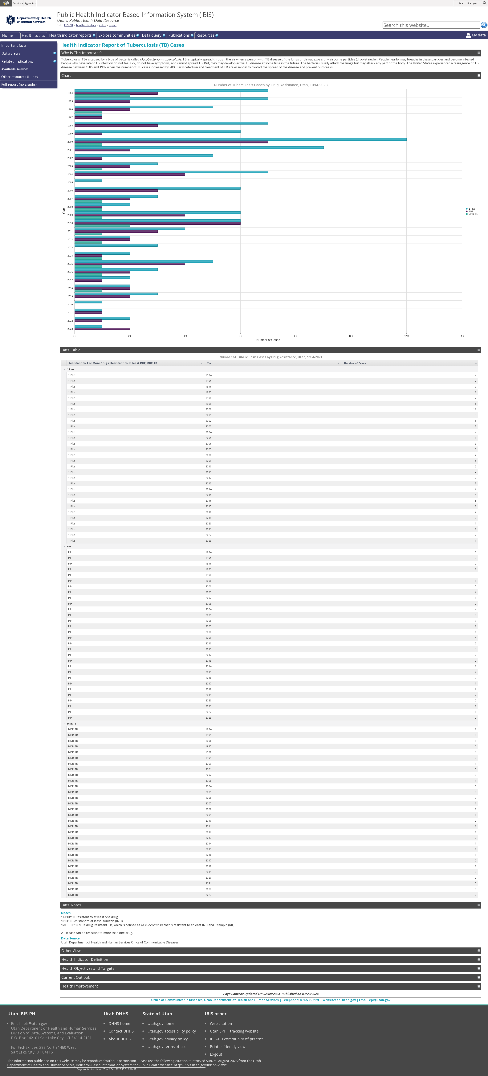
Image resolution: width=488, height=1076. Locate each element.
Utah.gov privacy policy (168, 1038)
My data (479, 35)
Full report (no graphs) (19, 84)
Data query (151, 35)
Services (18, 3)
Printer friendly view (227, 1046)
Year (210, 363)
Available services (15, 69)
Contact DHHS (121, 1031)
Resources (205, 35)
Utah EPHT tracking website (234, 1031)
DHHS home (119, 1023)
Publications (179, 35)
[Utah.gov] (6, 3)
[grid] (269, 628)
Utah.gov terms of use (167, 1046)
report (112, 25)
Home (7, 35)
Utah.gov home (161, 1023)
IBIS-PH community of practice (237, 1038)
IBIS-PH (68, 25)
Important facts (13, 45)
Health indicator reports (70, 35)
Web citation (221, 1023)
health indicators (86, 25)
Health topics (33, 35)
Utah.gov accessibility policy (172, 1031)
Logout (216, 1054)
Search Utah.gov (467, 3)
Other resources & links (19, 76)
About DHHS (120, 1038)
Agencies (30, 3)
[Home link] (28, 20)
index (102, 25)
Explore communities (116, 35)
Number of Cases (355, 363)
